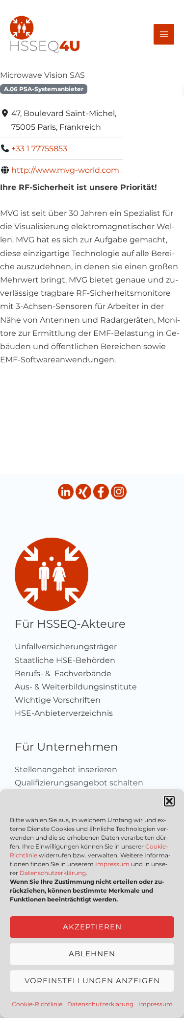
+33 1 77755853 (39, 148)
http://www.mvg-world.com (65, 170)
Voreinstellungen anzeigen (92, 980)
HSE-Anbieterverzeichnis (64, 713)
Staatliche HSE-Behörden (65, 660)
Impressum (112, 864)
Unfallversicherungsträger (66, 646)
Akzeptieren (92, 926)
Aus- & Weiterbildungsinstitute (76, 686)
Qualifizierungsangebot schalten (79, 782)
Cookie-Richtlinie (37, 1004)
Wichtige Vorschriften (58, 700)
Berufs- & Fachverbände (63, 673)
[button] (169, 801)
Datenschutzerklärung (53, 872)
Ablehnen (92, 953)
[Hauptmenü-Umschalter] (164, 34)
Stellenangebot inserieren (66, 769)
